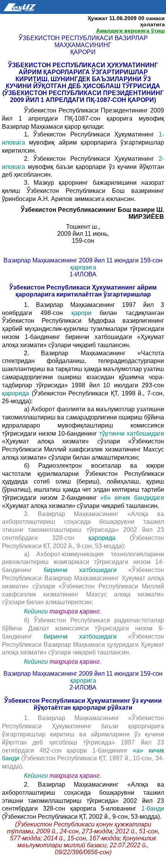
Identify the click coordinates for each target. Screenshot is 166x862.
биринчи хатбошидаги (80, 570)
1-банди (152, 808)
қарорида (15, 393)
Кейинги (36, 611)
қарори (81, 313)
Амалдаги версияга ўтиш (130, 30)
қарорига (83, 267)
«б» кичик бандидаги (132, 497)
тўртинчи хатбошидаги (131, 433)
